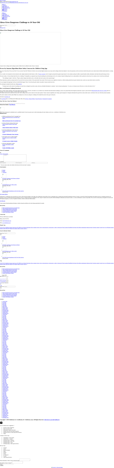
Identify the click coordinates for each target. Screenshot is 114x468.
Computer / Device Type (4, 435)
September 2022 (5, 351)
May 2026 (4, 304)
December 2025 (5, 310)
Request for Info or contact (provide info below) (13, 432)
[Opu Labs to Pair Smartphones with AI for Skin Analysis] (4, 189)
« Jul (1, 285)
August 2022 (4, 352)
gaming (97, 227)
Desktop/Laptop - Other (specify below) (11, 443)
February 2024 (5, 333)
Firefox (5, 452)
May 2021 (4, 368)
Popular (3, 170)
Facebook (94, 227)
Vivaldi (5, 456)
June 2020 (4, 380)
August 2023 (4, 339)
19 (3, 281)
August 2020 (4, 378)
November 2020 (5, 374)
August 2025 (4, 314)
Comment (2, 161)
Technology (44, 98)
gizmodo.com (7, 96)
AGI (3, 227)
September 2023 (5, 338)
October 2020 (5, 376)
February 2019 (5, 397)
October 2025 (5, 312)
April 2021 (4, 369)
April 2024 (4, 331)
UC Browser (6, 454)
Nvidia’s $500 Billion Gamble (8, 144)
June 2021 (4, 367)
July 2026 (4, 302)
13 (4, 280)
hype (103, 227)
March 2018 (4, 409)
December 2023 (5, 335)
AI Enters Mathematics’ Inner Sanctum (9, 131)
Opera (5, 453)
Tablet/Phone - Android (8, 438)
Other (5, 433)
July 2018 (4, 404)
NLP (13, 228)
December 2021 (5, 361)
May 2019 (4, 394)
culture (55, 227)
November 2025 (5, 311)
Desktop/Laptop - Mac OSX (9, 441)
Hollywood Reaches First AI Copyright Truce (11, 117)
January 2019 (4, 398)
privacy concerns (42, 74)
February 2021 (5, 371)
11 (1, 280)
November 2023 (5, 336)
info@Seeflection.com (14, 1)
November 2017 (5, 413)
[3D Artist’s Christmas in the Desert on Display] (4, 177)
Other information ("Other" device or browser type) (9, 460)
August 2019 (4, 390)
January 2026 (4, 308)
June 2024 (4, 329)
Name (1, 464)
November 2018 (5, 400)
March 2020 (4, 383)
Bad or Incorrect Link (8, 428)
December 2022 (5, 348)
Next (4, 27)
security (21, 228)
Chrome (5, 447)
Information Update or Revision (10, 430)
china (32, 227)
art (21, 227)
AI (5, 227)
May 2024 (4, 330)
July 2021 (4, 366)
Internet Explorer (7, 450)
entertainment (83, 227)
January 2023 (4, 347)
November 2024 (5, 323)
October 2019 (5, 388)
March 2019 (4, 396)
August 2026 (4, 301)
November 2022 (5, 349)
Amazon (10, 227)
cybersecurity (59, 227)
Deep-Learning (65, 227)
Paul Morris (3, 98)
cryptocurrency (51, 227)
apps (16, 227)
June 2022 (4, 354)
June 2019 (4, 393)
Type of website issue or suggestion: (7, 425)
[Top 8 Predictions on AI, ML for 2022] (4, 183)
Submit (1, 465)
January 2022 (4, 360)
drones (75, 227)
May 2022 (4, 355)
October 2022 (5, 350)
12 (3, 280)
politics (18, 228)
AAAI (1, 227)
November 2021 (5, 362)
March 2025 (4, 319)
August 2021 (4, 365)
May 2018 (4, 406)
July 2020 (4, 379)
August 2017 (4, 416)
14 (5, 280)
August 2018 (4, 403)
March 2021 (4, 370)
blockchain (28, 227)
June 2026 (4, 303)
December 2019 (5, 386)
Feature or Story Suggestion (9, 427)
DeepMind (70, 227)
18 (1, 281)
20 (4, 281)
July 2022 (4, 353)
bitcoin (25, 227)
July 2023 (4, 340)
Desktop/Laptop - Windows (9, 440)
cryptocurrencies (45, 227)
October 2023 (5, 337)
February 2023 (5, 346)
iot (106, 227)
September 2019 (5, 389)
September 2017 (5, 415)
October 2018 (5, 401)
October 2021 (5, 363)
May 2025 (4, 317)
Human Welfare (32, 98)
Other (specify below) (8, 457)
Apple (13, 227)
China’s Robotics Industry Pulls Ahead (9, 124)
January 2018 (4, 411)
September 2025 (5, 313)
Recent (3, 171)
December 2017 (5, 412)
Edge (5, 451)
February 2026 (5, 307)
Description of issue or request (6, 462)
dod (73, 227)
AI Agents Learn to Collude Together (9, 137)
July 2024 (4, 328)
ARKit (19, 227)
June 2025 (4, 316)
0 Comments (49, 98)
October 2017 (5, 414)
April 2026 (4, 305)
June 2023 (4, 341)
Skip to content (3, 0)
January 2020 (4, 385)
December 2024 (5, 322)
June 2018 (4, 405)
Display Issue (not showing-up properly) (11, 431)
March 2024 (4, 332)
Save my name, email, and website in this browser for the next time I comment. (16, 164)
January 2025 (4, 321)
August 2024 (4, 327)
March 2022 (4, 357)
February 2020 (5, 384)
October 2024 (5, 324)
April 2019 (4, 395)
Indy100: (20, 84)
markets (1, 228)
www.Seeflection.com (6, 222)
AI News (26, 98)
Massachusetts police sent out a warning (99, 90)
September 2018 (5, 402)
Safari (5, 448)
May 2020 (4, 381)
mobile (11, 228)
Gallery (3, 118)
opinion (15, 228)
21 (5, 281)
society (24, 228)
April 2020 (4, 382)
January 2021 (4, 372)
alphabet (7, 227)
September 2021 (5, 364)
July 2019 (4, 392)
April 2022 (4, 356)
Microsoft (7, 228)
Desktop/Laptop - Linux (8, 442)
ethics (91, 227)
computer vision (36, 227)
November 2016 (5, 417)
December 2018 (5, 399)
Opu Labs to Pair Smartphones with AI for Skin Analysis (13, 190)
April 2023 (4, 344)
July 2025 (4, 315)
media (4, 228)
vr (26, 228)
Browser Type (2, 445)
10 (0, 280)
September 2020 (5, 377)
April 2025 (4, 318)
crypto (40, 227)
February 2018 (5, 410)
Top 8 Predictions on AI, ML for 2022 (9, 184)
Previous (1, 27)
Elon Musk (79, 227)
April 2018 (4, 408)
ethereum (88, 227)
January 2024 (4, 334)
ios (105, 227)
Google (101, 227)
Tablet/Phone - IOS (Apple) (9, 437)
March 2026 (4, 306)
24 (0, 282)
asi (22, 227)
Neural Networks (38, 98)
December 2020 (5, 373)
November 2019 (5, 387)
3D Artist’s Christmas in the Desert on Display (11, 178)
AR (17, 227)
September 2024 (5, 325)
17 (0, 281)
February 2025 (5, 320)
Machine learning (110, 227)
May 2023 (4, 343)
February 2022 (5, 359)
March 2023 (4, 345)
